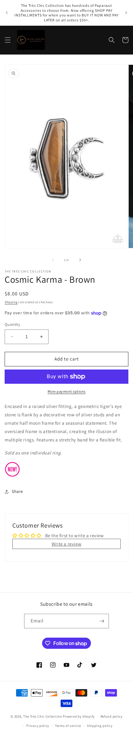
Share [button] (17, 491)
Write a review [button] (66, 544)
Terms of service (68, 726)
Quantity (12, 324)
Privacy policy (37, 726)
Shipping (11, 302)
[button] (8, 40)
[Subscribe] (102, 621)
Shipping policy (100, 726)
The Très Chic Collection (42, 716)
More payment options (67, 391)
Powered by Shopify (79, 716)
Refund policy (111, 716)
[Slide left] (53, 260)
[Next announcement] (126, 13)
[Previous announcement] (7, 13)
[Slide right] (80, 260)
